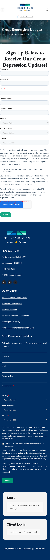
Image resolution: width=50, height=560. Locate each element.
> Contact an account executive (15, 316)
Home (4, 34)
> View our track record (12, 304)
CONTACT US (26, 17)
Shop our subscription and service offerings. (24, 507)
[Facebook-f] (10, 282)
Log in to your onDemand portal (23, 532)
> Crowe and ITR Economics (14, 298)
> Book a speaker (9, 310)
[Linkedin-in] (15, 282)
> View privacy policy (11, 322)
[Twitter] (4, 282)
